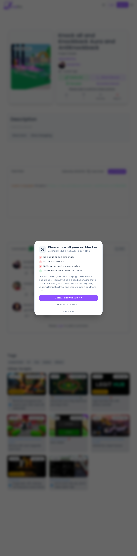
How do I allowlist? (67, 304)
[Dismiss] (99, 244)
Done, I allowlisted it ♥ (68, 297)
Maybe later (68, 312)
